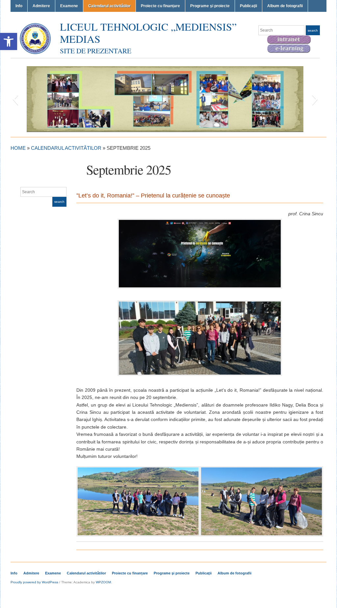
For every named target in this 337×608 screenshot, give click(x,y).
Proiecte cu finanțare (160, 6)
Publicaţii (248, 6)
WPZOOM (103, 582)
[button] (8, 41)
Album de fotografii (285, 6)
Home (18, 148)
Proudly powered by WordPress (34, 582)
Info (18, 6)
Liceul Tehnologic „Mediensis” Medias (148, 32)
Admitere (41, 6)
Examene (69, 6)
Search (313, 30)
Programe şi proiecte (210, 6)
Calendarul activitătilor (109, 6)
